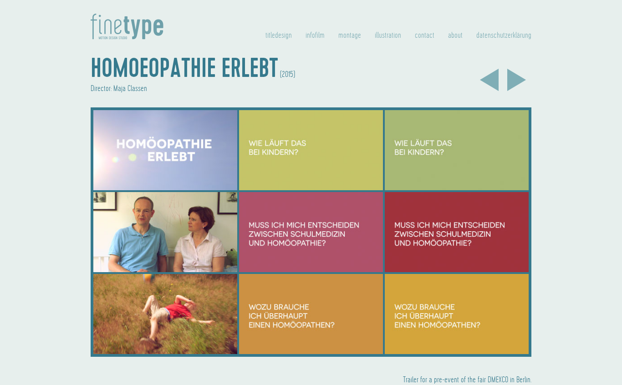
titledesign (278, 35)
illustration (388, 35)
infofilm (315, 35)
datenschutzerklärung (503, 35)
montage (349, 35)
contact (424, 35)
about (455, 35)
